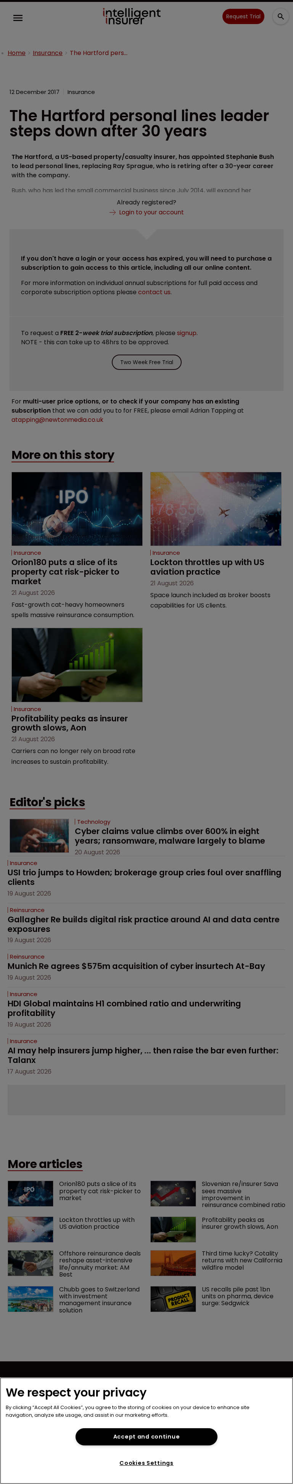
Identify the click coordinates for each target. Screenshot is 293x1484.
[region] (146, 1430)
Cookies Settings (146, 1463)
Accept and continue (146, 1436)
